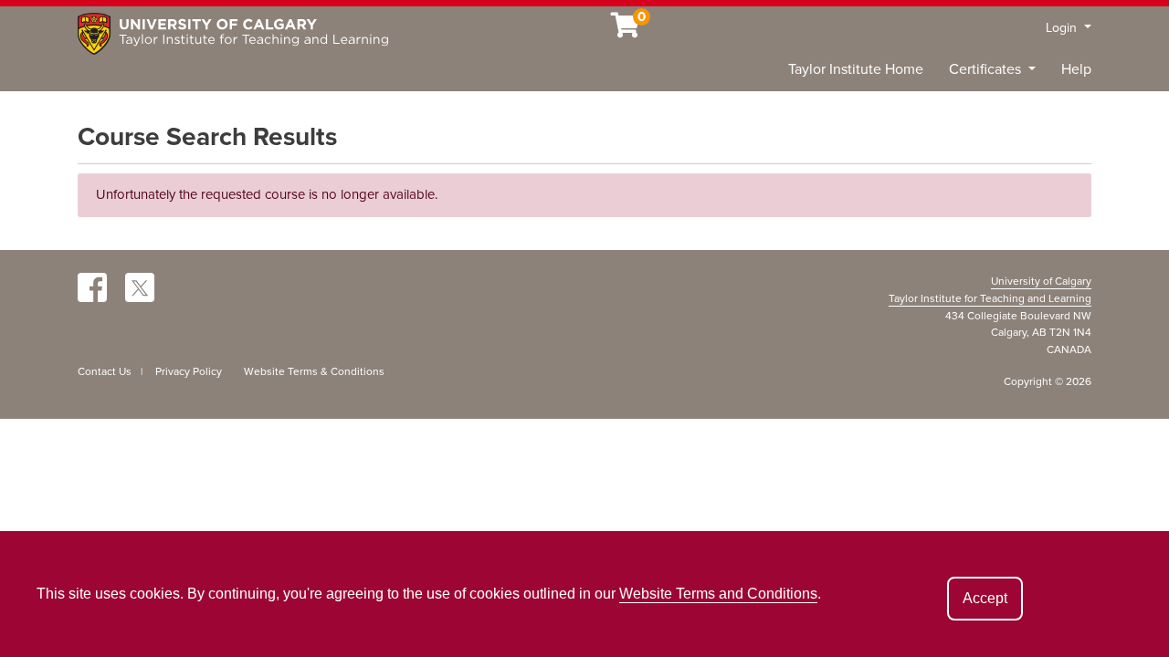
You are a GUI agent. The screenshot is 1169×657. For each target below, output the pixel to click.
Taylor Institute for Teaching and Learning (990, 298)
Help (1076, 69)
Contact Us (105, 371)
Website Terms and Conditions (718, 593)
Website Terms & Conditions (314, 371)
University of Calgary (1041, 281)
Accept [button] (985, 598)
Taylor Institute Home (855, 69)
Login (1063, 28)
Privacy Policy (188, 371)
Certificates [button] (987, 69)
